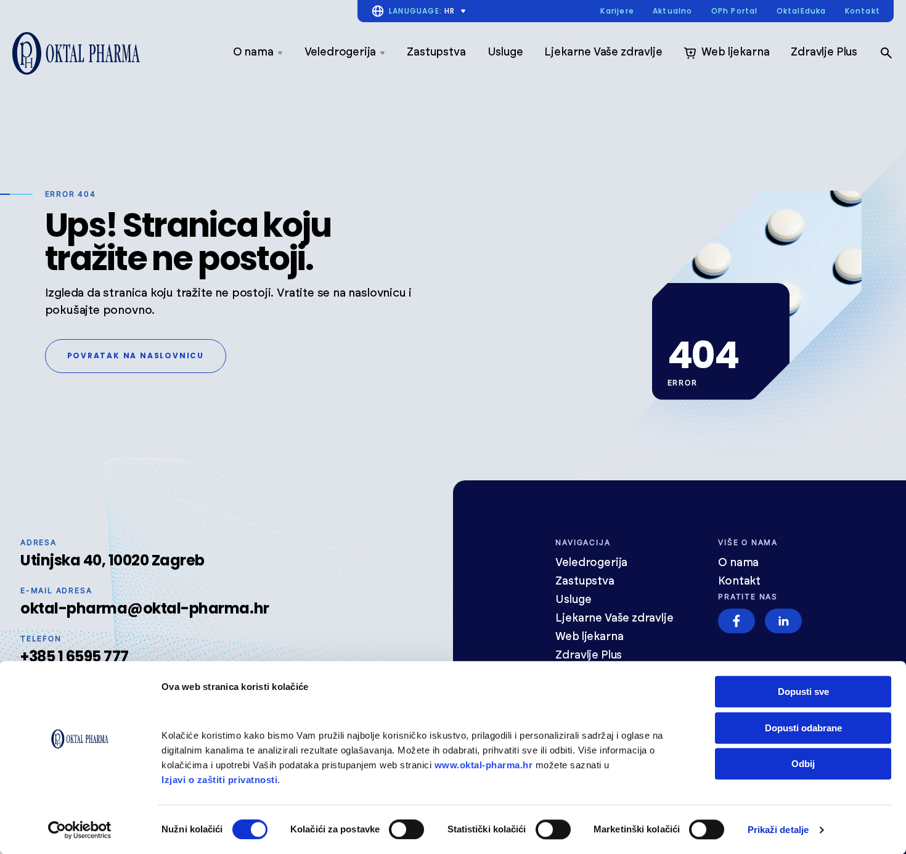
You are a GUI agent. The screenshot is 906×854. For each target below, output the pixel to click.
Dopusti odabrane (803, 728)
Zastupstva (436, 52)
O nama (253, 52)
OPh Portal (734, 11)
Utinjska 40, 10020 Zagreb (112, 560)
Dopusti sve (803, 691)
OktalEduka (801, 11)
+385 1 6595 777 (74, 656)
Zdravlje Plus (824, 52)
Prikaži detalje (778, 829)
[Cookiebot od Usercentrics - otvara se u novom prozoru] (80, 830)
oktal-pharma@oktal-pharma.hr (144, 608)
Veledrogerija (340, 52)
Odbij (803, 763)
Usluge (505, 52)
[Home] (76, 53)
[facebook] (736, 621)
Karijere (617, 11)
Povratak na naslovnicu (136, 355)
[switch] (406, 829)
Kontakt (862, 11)
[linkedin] (783, 621)
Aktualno (673, 11)
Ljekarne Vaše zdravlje (603, 52)
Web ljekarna (735, 52)
